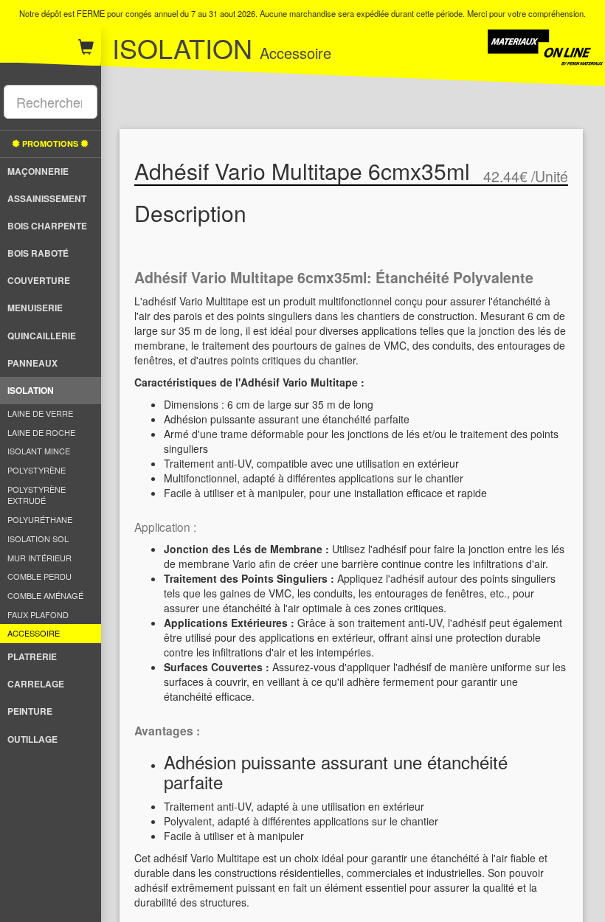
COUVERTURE (38, 280)
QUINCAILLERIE (41, 335)
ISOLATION (30, 390)
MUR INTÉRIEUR (39, 558)
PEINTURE (29, 711)
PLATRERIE (32, 656)
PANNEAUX (32, 363)
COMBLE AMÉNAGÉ (45, 595)
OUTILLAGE (32, 739)
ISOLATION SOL (38, 538)
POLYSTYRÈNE (36, 470)
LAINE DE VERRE (40, 413)
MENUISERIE (35, 307)
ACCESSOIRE (33, 633)
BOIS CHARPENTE (47, 225)
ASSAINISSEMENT (46, 198)
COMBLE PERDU (39, 576)
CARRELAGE (35, 683)
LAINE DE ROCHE (41, 432)
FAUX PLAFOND (38, 614)
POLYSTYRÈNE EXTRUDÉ (36, 495)
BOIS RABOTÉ (38, 253)
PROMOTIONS (50, 143)
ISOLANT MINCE (38, 451)
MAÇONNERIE (38, 171)
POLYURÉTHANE (39, 519)
